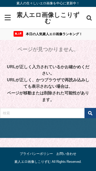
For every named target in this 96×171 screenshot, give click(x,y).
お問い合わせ (66, 153)
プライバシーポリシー (36, 153)
